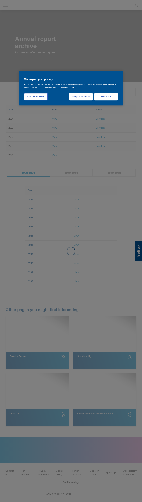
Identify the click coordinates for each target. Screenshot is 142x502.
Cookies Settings (36, 97)
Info (73, 87)
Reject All (106, 97)
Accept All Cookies (80, 97)
